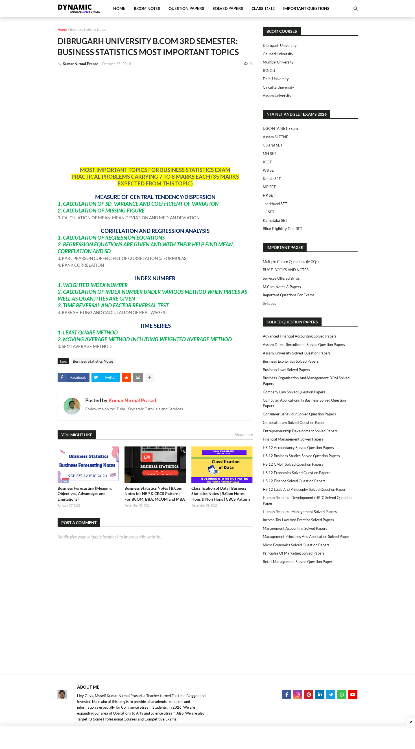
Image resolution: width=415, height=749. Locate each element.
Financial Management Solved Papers (293, 439)
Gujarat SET (273, 145)
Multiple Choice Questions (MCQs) (291, 261)
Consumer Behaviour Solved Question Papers (299, 414)
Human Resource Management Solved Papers (300, 511)
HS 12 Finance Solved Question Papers (294, 481)
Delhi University (276, 78)
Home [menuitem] (119, 8)
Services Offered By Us (281, 278)
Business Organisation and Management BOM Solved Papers (306, 381)
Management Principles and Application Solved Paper (306, 536)
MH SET (269, 153)
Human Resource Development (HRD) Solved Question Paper (307, 500)
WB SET (269, 170)
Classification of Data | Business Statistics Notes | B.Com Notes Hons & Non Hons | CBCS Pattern (220, 493)
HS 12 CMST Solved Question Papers (293, 464)
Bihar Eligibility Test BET (282, 228)
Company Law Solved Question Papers (294, 392)
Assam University (277, 95)
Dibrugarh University (280, 45)
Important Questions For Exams (288, 295)
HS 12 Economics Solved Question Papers (296, 472)
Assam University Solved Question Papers (297, 353)
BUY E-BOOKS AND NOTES (286, 270)
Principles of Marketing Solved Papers (294, 553)
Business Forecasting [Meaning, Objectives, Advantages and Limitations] (85, 493)
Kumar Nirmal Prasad (132, 400)
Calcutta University (278, 87)
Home (62, 29)
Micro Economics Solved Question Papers (296, 545)
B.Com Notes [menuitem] (147, 8)
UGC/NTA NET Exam (280, 128)
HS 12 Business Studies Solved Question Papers (301, 456)
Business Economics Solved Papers (291, 361)
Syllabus (269, 303)
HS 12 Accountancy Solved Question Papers (298, 447)
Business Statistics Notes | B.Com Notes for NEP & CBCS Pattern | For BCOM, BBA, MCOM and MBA (154, 493)
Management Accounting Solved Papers (295, 528)
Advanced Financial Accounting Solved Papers (300, 336)
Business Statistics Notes (88, 29)
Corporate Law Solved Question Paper (294, 422)
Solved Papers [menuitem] (228, 8)
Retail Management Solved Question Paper (297, 561)
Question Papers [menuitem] (186, 8)
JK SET (268, 212)
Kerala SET (272, 178)
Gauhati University (278, 54)
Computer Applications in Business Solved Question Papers (304, 403)
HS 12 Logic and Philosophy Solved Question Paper (304, 489)
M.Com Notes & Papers (282, 286)
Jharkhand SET (275, 204)
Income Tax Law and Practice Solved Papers (298, 520)
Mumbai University (278, 62)
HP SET (269, 195)
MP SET (269, 187)
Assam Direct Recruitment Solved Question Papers (304, 344)
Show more (244, 434)
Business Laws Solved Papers (286, 369)
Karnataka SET (275, 220)
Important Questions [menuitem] (306, 8)
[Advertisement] (155, 113)
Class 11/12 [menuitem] (263, 8)
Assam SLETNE (275, 137)
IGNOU (269, 70)
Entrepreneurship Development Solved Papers (300, 431)
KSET (267, 162)
